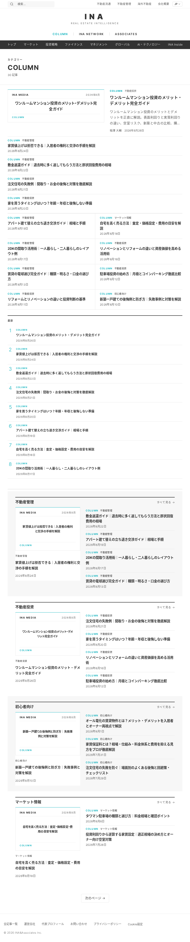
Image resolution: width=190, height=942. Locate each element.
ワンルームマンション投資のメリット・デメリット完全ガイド (58, 335)
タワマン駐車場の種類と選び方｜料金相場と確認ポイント (128, 816)
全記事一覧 (11, 924)
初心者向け (120, 293)
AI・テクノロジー (149, 44)
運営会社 (29, 924)
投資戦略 (51, 44)
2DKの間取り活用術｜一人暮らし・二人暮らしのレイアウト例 (58, 468)
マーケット (31, 44)
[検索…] (11, 4)
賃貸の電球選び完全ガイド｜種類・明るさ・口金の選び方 (128, 581)
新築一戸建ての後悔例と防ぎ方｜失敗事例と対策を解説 (140, 299)
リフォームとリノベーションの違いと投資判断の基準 (47, 299)
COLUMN (60, 34)
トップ (11, 44)
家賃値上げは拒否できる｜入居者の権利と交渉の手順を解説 (51, 146)
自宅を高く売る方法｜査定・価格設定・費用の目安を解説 (55, 449)
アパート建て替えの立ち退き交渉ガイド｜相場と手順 (47, 223)
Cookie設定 (135, 924)
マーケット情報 (122, 217)
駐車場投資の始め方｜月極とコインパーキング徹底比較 (140, 274)
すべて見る (166, 502)
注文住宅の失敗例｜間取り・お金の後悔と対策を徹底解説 (50, 184)
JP (175, 4)
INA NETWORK (91, 34)
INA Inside (175, 44)
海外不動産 (145, 4)
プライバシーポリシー (107, 924)
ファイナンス (73, 44)
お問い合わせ (78, 924)
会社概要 (163, 4)
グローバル (122, 44)
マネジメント (99, 44)
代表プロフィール (53, 924)
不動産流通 (104, 4)
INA (95, 16)
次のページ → (95, 898)
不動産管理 (124, 4)
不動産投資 (130, 90)
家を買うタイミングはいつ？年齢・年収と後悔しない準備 (50, 203)
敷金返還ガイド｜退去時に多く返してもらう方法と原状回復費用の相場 (59, 165)
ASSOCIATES (126, 34)
